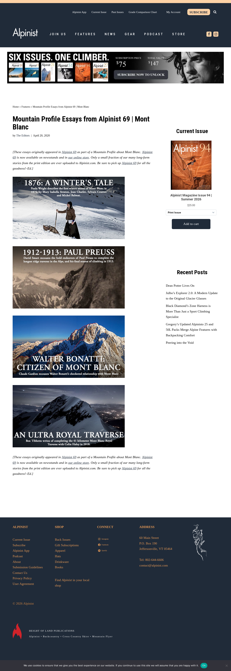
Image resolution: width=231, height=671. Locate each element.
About (17, 562)
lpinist (130, 163)
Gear (130, 34)
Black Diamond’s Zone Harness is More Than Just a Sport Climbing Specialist (188, 311)
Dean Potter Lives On (180, 285)
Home (16, 106)
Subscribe (198, 12)
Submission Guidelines (28, 567)
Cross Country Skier (76, 636)
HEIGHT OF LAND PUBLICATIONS (52, 630)
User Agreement (23, 584)
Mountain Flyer (102, 636)
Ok (204, 665)
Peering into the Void (180, 342)
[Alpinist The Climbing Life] (25, 33)
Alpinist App (79, 12)
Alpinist (69, 152)
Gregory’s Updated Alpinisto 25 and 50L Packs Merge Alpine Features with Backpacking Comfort (191, 329)
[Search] (215, 12)
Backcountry (51, 636)
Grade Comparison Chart (143, 12)
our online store (78, 157)
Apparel (60, 550)
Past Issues (118, 12)
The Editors (23, 135)
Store (179, 34)
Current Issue (98, 12)
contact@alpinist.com (153, 565)
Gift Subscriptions (67, 545)
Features (85, 34)
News (110, 34)
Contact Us (20, 573)
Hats (58, 556)
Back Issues (62, 539)
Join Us (57, 34)
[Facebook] (209, 34)
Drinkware (62, 562)
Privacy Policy (22, 578)
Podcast (154, 34)
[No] (226, 665)
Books (59, 567)
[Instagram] (215, 34)
